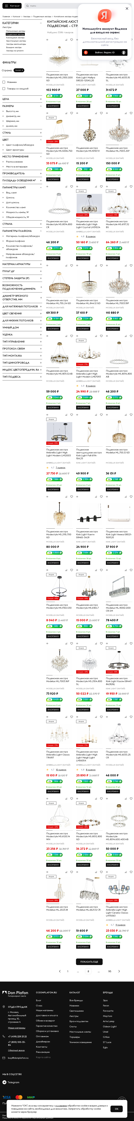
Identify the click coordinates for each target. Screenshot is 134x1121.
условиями (61, 1105)
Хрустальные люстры (16, 41)
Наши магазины (16, 1027)
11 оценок (121, 925)
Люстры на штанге (15, 51)
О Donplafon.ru (46, 992)
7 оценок (60, 467)
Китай (18, 70)
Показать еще (89, 961)
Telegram (12, 1082)
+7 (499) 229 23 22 (17, 1036)
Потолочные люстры (15, 31)
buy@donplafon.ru (18, 1058)
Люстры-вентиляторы (16, 44)
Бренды (108, 992)
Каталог (15, 5)
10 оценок (61, 769)
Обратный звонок (16, 1050)
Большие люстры (14, 47)
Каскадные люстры (15, 37)
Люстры (6, 27)
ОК (116, 1108)
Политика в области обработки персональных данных (27, 1118)
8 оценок (91, 236)
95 (109, 971)
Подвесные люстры (15, 34)
